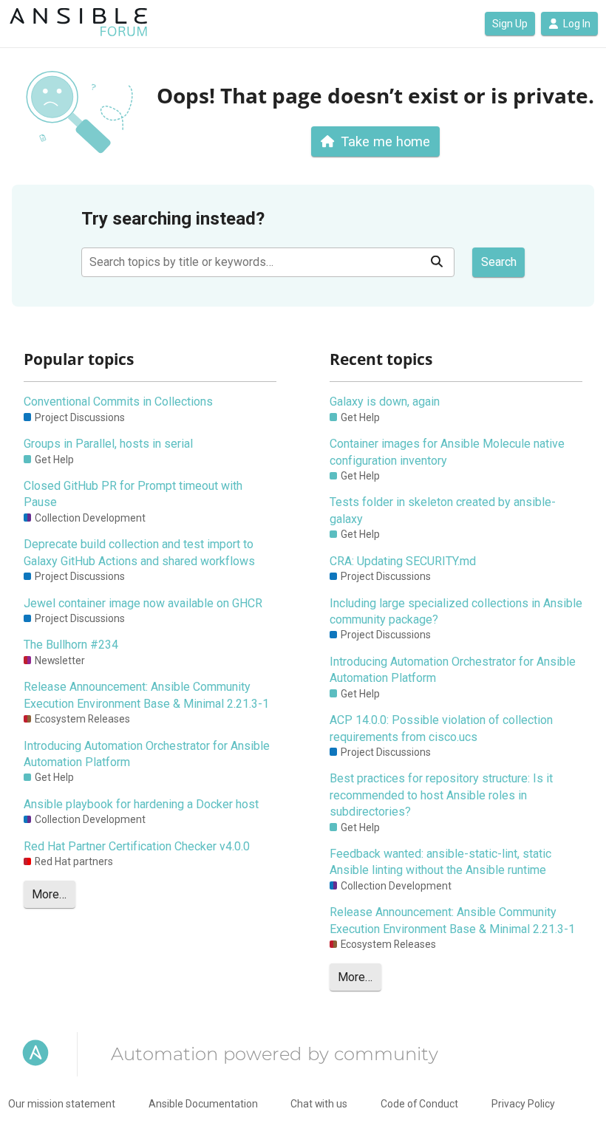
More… (49, 894)
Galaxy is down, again (385, 402)
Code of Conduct (419, 1104)
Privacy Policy (523, 1104)
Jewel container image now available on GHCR (143, 603)
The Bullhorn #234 (71, 645)
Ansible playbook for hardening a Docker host (141, 804)
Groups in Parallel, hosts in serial (108, 444)
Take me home (385, 141)
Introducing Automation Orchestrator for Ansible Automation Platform (147, 754)
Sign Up (510, 24)
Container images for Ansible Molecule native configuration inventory (447, 452)
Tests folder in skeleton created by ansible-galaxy (443, 510)
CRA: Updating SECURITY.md (403, 561)
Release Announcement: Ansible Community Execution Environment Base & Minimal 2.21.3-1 (146, 695)
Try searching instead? (173, 218)
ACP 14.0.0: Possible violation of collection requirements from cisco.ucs (441, 728)
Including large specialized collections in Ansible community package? (456, 611)
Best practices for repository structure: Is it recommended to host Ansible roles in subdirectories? (441, 795)
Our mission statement (61, 1104)
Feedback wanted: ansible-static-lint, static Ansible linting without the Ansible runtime (440, 862)
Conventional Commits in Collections (118, 402)
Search (499, 262)
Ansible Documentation (203, 1104)
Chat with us (318, 1104)
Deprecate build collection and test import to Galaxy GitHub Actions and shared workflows (139, 552)
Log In (576, 24)
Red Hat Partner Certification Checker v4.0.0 (137, 846)
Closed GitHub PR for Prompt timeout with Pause (133, 494)
